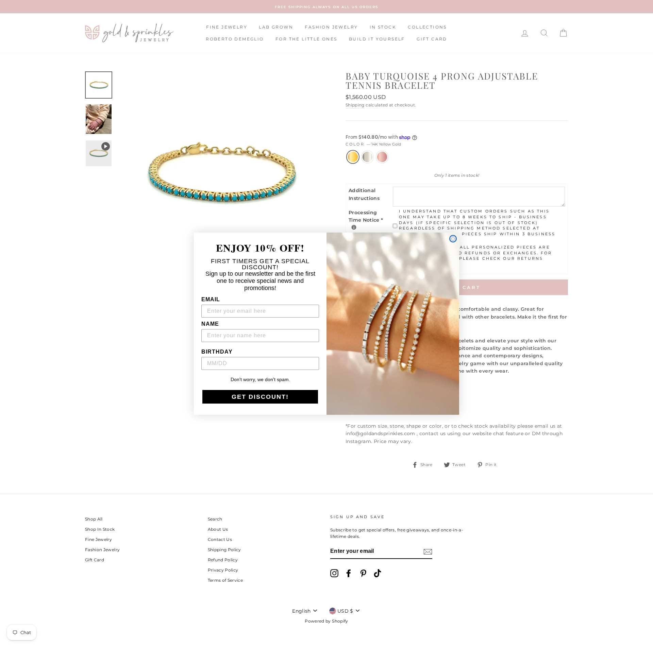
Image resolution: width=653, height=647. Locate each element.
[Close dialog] (453, 238)
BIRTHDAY (217, 352)
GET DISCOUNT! (260, 396)
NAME (210, 324)
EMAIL (210, 299)
